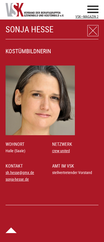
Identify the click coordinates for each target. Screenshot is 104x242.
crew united (61, 150)
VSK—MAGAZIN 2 (86, 16)
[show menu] (92, 10)
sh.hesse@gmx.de (20, 172)
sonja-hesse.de (17, 179)
